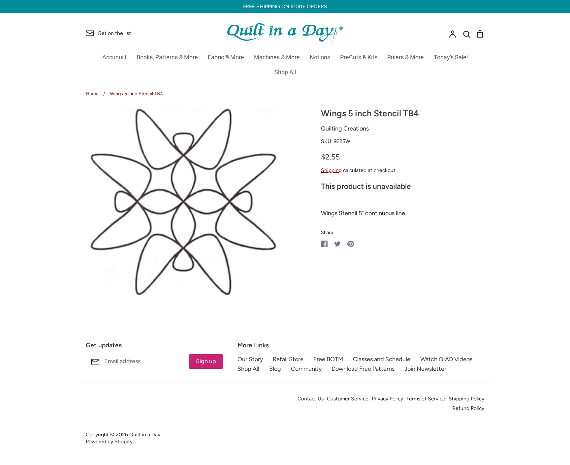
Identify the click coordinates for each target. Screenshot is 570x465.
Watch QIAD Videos (446, 359)
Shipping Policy (466, 398)
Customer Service (347, 398)
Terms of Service (425, 398)
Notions (320, 57)
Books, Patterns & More (167, 57)
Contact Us (311, 398)
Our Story (250, 359)
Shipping (331, 170)
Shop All (285, 72)
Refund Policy (468, 408)
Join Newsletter (425, 368)
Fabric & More (226, 57)
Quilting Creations (345, 128)
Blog (275, 368)
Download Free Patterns (363, 368)
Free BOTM (328, 359)
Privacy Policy (387, 398)
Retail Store (288, 359)
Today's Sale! (451, 57)
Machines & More (277, 57)
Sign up (206, 361)
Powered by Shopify (109, 441)
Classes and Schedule (381, 359)
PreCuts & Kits (358, 57)
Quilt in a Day (144, 434)
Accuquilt (114, 57)
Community (306, 368)
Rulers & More (405, 57)
